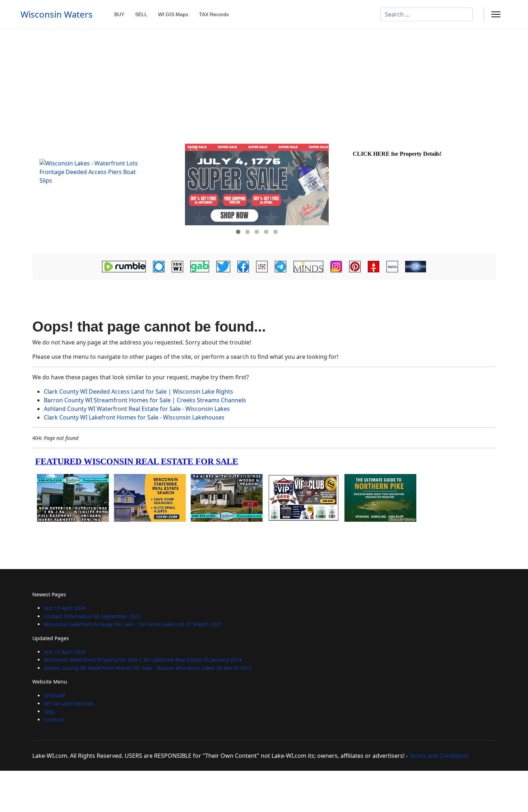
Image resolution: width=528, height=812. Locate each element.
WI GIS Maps (173, 14)
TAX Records (214, 14)
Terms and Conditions (439, 756)
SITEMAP (54, 695)
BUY (119, 14)
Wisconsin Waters (56, 14)
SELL (141, 14)
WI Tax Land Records (69, 703)
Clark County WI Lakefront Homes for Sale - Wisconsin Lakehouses (134, 417)
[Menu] (495, 14)
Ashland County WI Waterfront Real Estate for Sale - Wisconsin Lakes (137, 409)
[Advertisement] (264, 82)
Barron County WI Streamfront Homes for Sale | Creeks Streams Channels (145, 400)
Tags (49, 711)
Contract (54, 719)
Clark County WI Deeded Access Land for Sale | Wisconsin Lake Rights (138, 391)
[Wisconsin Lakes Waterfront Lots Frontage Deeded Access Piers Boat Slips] (108, 195)
